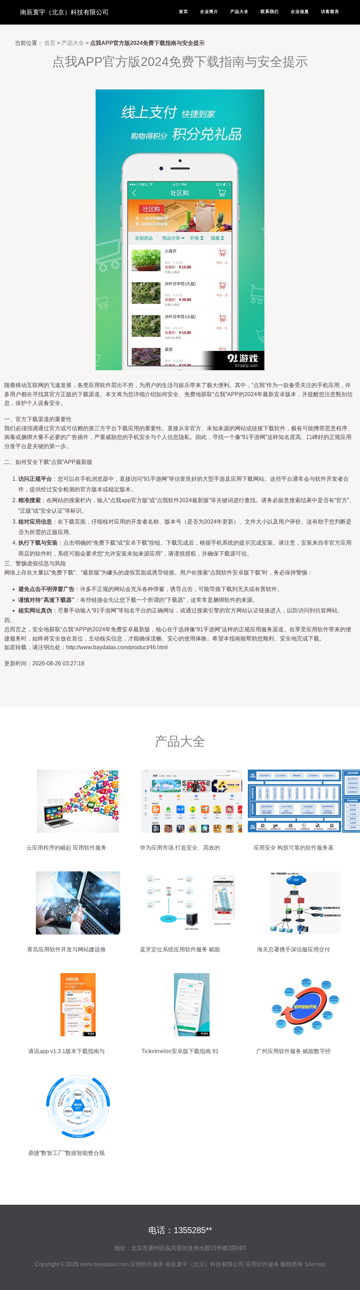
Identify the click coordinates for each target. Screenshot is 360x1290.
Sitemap (314, 1264)
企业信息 (300, 11)
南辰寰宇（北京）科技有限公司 (64, 12)
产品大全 (239, 11)
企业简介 (209, 11)
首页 (183, 11)
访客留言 (330, 11)
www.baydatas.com (104, 1264)
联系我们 (270, 11)
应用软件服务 (147, 1264)
